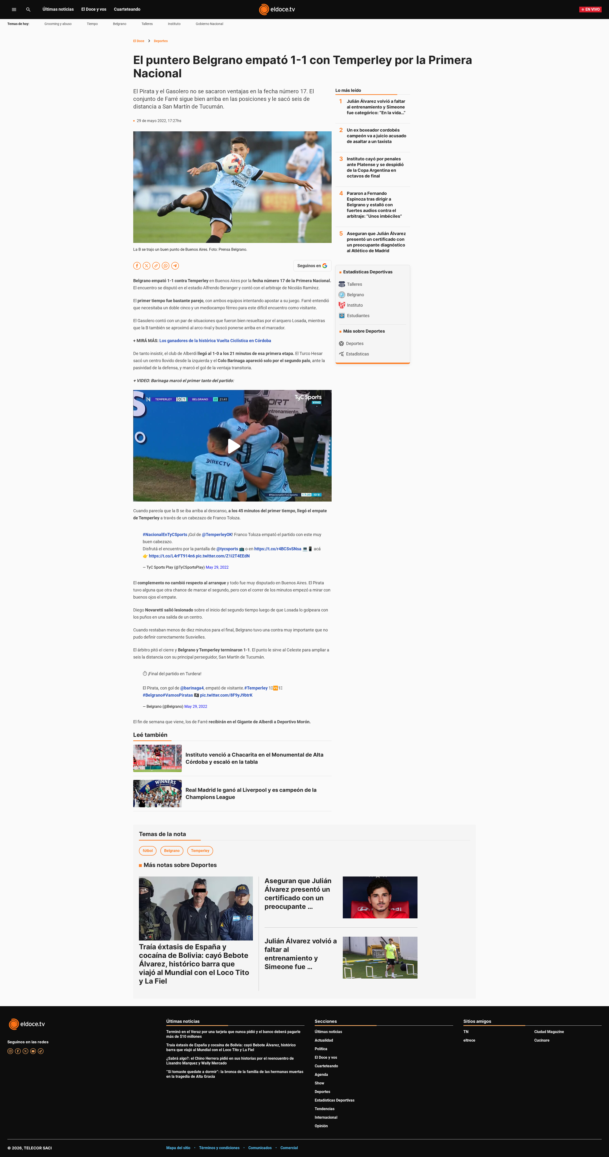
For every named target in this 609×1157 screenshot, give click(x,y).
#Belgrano (153, 695)
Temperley (200, 850)
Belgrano (119, 24)
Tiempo (92, 24)
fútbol (148, 850)
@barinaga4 (192, 687)
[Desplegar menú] (10, 9)
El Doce (138, 41)
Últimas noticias (58, 9)
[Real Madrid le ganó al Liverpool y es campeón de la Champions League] (157, 793)
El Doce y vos (93, 9)
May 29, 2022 (217, 567)
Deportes (161, 41)
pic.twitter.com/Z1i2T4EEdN (223, 555)
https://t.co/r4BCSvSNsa (277, 548)
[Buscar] (28, 9)
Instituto (174, 24)
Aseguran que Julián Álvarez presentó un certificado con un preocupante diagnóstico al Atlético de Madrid (376, 242)
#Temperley (256, 687)
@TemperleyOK (217, 534)
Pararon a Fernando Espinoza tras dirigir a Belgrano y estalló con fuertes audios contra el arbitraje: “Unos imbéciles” (374, 205)
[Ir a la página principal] (277, 9)
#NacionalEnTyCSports (165, 534)
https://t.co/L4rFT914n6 (172, 555)
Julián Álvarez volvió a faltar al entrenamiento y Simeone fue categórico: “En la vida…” (376, 107)
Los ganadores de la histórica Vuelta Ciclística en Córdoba (215, 340)
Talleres (147, 24)
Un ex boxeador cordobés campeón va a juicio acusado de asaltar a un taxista (376, 136)
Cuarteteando (127, 9)
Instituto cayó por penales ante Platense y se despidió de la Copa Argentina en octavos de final (375, 167)
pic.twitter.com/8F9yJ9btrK (226, 695)
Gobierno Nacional (209, 24)
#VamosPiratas (178, 695)
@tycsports (227, 548)
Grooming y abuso (58, 24)
